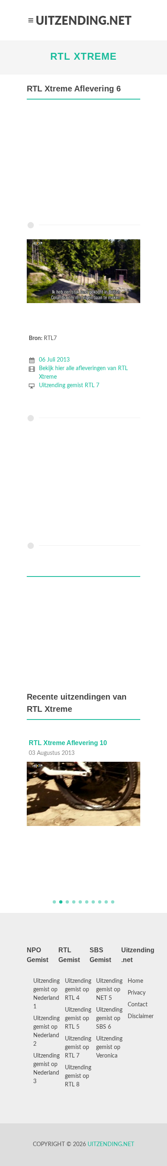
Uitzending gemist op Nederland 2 (46, 1031)
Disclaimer (141, 1016)
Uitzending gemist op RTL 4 (78, 989)
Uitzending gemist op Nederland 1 (46, 994)
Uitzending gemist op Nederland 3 (46, 1068)
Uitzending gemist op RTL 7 (78, 1047)
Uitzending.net (111, 1144)
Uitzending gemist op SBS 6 (109, 1018)
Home (135, 981)
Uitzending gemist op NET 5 (109, 989)
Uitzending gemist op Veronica (109, 1047)
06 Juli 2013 (54, 360)
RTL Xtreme (83, 56)
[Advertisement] (83, 162)
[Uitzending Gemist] (83, 20)
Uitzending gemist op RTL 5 (78, 1018)
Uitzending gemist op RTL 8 (78, 1076)
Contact (138, 1005)
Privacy (137, 993)
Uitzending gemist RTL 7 (69, 385)
